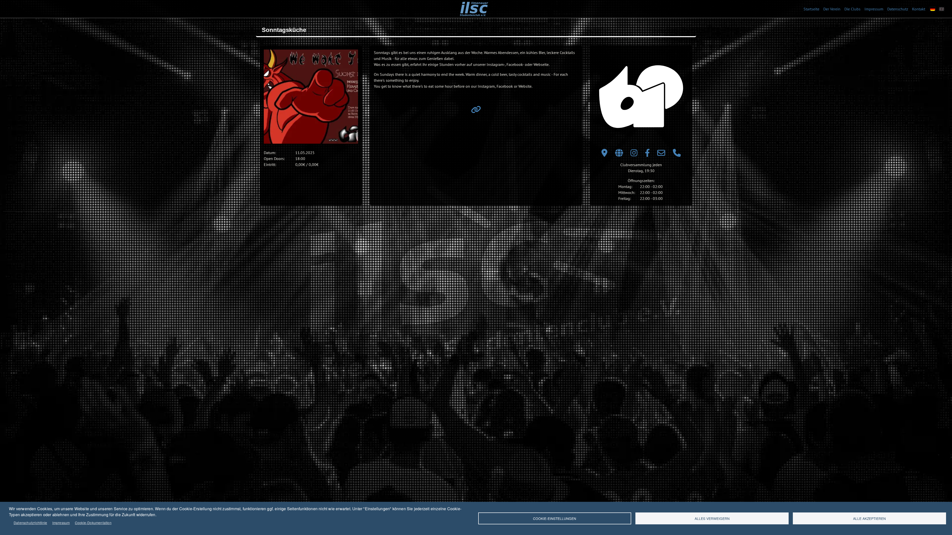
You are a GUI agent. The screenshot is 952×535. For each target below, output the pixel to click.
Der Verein (831, 8)
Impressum (873, 8)
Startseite (811, 8)
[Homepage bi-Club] (619, 154)
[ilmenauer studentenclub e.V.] (473, 5)
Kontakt (918, 8)
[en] (941, 9)
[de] (932, 9)
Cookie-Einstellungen (554, 518)
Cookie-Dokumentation (93, 522)
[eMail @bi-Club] (661, 154)
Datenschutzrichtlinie (30, 522)
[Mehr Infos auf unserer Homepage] (476, 110)
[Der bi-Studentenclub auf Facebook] (647, 154)
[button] (311, 97)
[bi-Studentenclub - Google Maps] (604, 154)
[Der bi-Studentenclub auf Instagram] (633, 154)
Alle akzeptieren (869, 518)
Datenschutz (897, 8)
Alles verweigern (712, 518)
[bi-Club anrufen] (677, 154)
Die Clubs (852, 8)
